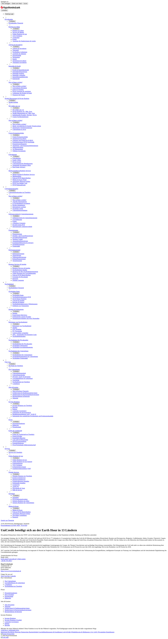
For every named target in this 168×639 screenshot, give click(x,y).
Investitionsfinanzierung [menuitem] (19, 237)
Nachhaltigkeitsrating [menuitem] (18, 336)
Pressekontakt (9, 596)
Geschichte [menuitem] (15, 380)
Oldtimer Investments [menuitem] (19, 151)
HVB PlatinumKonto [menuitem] (19, 185)
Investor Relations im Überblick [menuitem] (22, 405)
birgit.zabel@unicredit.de (8, 559)
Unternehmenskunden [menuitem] (11, 188)
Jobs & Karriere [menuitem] (13, 387)
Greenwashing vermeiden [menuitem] (20, 333)
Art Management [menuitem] (17, 149)
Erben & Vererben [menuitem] (18, 89)
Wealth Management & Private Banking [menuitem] (17, 98)
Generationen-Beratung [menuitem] (19, 88)
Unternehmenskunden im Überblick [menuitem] (20, 192)
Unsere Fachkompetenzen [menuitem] (20, 117)
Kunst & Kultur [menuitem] (17, 436)
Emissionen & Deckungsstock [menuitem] (21, 412)
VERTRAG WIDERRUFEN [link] (10, 630)
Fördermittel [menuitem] (16, 246)
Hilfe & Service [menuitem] (17, 490)
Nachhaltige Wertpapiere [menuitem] (20, 345)
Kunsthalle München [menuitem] (18, 438)
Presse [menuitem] (10, 420)
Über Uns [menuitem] (8, 362)
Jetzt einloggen (6, 3)
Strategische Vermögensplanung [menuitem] (22, 128)
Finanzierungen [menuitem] (13, 230)
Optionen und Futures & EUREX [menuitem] (22, 140)
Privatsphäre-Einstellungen (106, 632)
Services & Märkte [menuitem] (18, 32)
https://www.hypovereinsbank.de (11, 571)
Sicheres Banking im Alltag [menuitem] (20, 501)
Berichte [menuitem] (15, 407)
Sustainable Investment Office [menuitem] (21, 165)
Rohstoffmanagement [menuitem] (19, 259)
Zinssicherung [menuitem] (16, 255)
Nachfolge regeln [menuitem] (17, 208)
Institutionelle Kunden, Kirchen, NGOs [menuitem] (24, 115)
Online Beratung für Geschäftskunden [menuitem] (24, 273)
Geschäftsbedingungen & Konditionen (51, 632)
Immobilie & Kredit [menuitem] (15, 66)
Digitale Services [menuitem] (14, 472)
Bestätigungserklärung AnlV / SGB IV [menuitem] (24, 414)
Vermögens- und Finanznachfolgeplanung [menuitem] (25, 145)
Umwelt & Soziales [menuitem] (18, 300)
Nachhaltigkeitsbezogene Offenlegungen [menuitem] (24, 304)
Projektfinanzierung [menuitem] (18, 244)
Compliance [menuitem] (16, 383)
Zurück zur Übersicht (7, 520)
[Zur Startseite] (10, 8)
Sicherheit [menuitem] (12, 493)
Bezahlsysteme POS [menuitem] (18, 225)
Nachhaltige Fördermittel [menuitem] (20, 358)
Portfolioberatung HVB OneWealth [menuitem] (23, 142)
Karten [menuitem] (14, 39)
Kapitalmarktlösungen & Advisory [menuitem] (23, 243)
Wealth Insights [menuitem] (13, 102)
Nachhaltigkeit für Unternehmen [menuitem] (18, 351)
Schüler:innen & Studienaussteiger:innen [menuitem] (24, 393)
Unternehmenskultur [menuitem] (18, 375)
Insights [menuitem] (14, 313)
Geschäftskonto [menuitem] (17, 219)
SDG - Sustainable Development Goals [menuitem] (24, 334)
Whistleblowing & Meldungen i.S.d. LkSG (84, 632)
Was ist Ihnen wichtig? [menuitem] (15, 82)
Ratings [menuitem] (14, 409)
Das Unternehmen (10, 581)
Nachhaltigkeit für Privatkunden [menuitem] (18, 340)
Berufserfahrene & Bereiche (13, 612)
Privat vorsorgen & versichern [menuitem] (21, 91)
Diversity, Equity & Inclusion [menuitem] (21, 377)
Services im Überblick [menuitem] (15, 452)
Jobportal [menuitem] (15, 398)
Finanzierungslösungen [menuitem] (19, 144)
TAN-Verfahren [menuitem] (17, 36)
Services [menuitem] (7, 448)
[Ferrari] (7, 634)
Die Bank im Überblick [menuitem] (16, 366)
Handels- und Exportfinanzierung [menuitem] (22, 236)
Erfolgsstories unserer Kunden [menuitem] (21, 317)
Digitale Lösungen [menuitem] (18, 280)
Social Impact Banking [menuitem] (19, 299)
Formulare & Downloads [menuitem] (20, 277)
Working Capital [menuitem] (17, 239)
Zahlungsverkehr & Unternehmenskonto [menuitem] (21, 214)
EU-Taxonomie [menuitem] (17, 331)
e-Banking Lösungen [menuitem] (18, 223)
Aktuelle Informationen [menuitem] (19, 201)
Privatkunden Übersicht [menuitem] (16, 23)
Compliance (8, 584)
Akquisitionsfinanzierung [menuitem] (20, 241)
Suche (25, 3)
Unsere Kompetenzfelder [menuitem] (16, 133)
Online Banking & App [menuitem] (19, 34)
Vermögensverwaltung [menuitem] (19, 61)
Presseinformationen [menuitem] (18, 423)
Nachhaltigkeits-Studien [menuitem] (19, 270)
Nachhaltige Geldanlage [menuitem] (19, 52)
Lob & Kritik (67, 632)
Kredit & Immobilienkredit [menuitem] (20, 70)
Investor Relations (10, 618)
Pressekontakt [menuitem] (16, 427)
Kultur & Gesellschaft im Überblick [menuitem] (23, 434)
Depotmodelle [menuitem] (16, 55)
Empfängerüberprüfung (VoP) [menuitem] (21, 468)
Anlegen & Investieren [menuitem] (15, 45)
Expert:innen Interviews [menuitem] (19, 315)
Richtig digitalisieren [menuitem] (18, 205)
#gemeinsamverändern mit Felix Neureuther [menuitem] (25, 318)
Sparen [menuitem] (14, 59)
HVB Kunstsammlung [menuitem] (19, 441)
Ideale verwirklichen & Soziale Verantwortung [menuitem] (26, 126)
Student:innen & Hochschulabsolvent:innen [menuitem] (25, 394)
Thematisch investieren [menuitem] (19, 62)
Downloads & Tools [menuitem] (18, 488)
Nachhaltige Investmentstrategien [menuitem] (22, 347)
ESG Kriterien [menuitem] (16, 329)
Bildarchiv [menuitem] (15, 425)
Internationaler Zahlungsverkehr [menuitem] (22, 226)
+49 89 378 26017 (6, 561)
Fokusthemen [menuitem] (13, 154)
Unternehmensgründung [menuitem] (19, 210)
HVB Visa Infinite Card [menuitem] (19, 183)
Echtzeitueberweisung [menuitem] (19, 467)
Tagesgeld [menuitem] (15, 50)
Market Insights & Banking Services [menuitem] (20, 171)
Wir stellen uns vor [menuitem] (14, 106)
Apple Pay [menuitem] (15, 486)
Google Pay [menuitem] (16, 485)
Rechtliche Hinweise (14, 632)
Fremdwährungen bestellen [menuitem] (20, 481)
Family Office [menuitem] (16, 160)
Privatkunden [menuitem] (9, 19)
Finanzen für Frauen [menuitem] (18, 95)
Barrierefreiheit (34, 632)
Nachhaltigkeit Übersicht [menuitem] (16, 288)
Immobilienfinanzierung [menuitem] (19, 71)
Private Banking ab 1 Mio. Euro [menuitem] (22, 111)
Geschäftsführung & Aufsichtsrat (15, 583)
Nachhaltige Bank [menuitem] (14, 291)
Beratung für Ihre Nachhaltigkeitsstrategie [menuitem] (25, 271)
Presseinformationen (11, 593)
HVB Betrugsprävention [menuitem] (20, 499)
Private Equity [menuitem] (16, 162)
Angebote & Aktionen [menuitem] (19, 54)
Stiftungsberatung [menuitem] (17, 147)
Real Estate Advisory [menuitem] (18, 167)
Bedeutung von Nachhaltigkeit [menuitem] (18, 322)
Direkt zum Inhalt (17, 3)
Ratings (7, 623)
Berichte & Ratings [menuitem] (18, 302)
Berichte (7, 625)
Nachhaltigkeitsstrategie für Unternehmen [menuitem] (25, 356)
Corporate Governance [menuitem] (19, 411)
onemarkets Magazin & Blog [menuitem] (21, 181)
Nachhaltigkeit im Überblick (13, 586)
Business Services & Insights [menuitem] (17, 264)
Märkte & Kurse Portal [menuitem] (19, 180)
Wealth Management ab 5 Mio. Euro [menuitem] (23, 113)
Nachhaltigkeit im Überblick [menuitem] (21, 382)
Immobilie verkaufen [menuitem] (18, 75)
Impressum (4, 632)
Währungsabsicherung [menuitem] (19, 257)
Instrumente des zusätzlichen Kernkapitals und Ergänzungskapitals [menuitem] (32, 416)
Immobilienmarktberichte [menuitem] (20, 77)
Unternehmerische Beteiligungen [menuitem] (22, 163)
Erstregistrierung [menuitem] (17, 463)
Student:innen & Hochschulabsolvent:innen (18, 610)
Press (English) (9, 594)
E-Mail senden (21, 559)
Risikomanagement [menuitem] (14, 250)
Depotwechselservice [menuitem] (18, 479)
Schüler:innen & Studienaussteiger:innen (17, 608)
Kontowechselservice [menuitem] (19, 478)
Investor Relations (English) (13, 620)
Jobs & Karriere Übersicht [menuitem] (20, 391)
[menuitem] (9, 14)
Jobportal (7, 606)
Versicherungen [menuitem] (17, 260)
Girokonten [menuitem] (15, 37)
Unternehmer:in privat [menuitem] (19, 129)
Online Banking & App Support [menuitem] (22, 461)
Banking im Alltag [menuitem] (14, 27)
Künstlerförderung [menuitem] (18, 443)
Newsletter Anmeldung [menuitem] (19, 515)
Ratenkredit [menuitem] (16, 78)
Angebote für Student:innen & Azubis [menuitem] (24, 41)
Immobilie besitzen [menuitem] (18, 73)
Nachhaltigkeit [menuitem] (9, 284)
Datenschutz (25, 632)
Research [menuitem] (15, 278)
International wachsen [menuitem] (19, 207)
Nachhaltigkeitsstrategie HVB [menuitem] (21, 297)
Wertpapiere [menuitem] (16, 57)
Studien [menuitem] (14, 327)
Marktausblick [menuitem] (16, 176)
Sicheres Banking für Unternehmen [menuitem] (23, 503)
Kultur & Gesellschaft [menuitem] (15, 430)
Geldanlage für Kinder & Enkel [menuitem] (22, 93)
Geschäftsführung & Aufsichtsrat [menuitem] (22, 378)
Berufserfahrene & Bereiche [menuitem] (21, 396)
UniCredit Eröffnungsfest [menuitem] (20, 440)
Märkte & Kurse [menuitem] (14, 506)
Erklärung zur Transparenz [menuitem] (20, 306)
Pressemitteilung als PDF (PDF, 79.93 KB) (14, 525)
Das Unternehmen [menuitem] (14, 369)
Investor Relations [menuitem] (14, 402)
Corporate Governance (12, 622)
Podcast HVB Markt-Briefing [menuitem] (21, 178)
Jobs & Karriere (9, 605)
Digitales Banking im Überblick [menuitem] (22, 476)
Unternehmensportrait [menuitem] (19, 373)
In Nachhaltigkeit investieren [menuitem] (21, 203)
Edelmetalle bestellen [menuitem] (18, 483)
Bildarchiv (8, 598)
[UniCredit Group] (4, 637)
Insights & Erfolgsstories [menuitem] (16, 309)
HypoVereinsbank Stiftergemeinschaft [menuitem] (24, 445)
